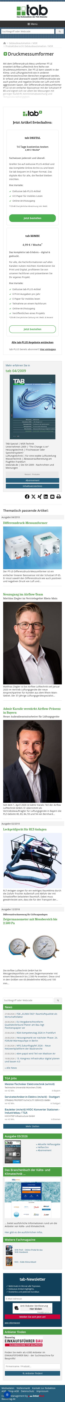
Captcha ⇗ (44, 1312)
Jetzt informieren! (12, 1322)
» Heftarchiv (42, 1147)
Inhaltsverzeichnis (32, 486)
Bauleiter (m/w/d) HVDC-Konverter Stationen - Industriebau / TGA (32, 1111)
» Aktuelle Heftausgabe (48, 1144)
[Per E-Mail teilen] (52, 497)
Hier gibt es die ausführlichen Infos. (24, 1232)
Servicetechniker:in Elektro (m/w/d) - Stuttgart (32, 1097)
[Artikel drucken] (59, 497)
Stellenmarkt (23, 1388)
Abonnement (32, 480)
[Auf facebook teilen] (27, 498)
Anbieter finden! (34, 1373)
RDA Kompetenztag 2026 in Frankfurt (30, 1032)
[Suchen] (60, 31)
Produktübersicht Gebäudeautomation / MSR (29, 46)
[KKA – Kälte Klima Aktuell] (10, 1262)
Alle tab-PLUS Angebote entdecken (32, 342)
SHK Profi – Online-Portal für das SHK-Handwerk (29, 1251)
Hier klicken (36, 1308)
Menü (34, 24)
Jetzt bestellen (32, 218)
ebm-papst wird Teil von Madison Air (30, 1053)
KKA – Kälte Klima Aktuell (25, 1262)
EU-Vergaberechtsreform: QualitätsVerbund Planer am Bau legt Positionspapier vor (24, 1024)
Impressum (42, 1391)
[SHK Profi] (10, 1251)
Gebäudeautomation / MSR (23, 43)
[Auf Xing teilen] (40, 498)
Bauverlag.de (8, 1398)
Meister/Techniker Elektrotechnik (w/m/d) (30, 1084)
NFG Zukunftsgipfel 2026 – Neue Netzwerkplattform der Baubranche (28, 1047)
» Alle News (11, 1067)
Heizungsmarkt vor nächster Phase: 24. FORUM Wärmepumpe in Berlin (31, 1039)
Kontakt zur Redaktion (44, 1388)
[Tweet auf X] (33, 498)
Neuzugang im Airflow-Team (23, 594)
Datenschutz (27, 1391)
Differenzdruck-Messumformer (25, 523)
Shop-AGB (13, 1391)
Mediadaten (8, 1388)
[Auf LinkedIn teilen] (46, 498)
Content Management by (15, 1395)
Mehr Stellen (32, 1126)
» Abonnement (43, 1150)
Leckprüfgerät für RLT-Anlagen (25, 829)
